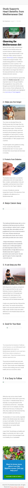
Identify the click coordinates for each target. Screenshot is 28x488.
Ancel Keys (10, 57)
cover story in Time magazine (12, 92)
